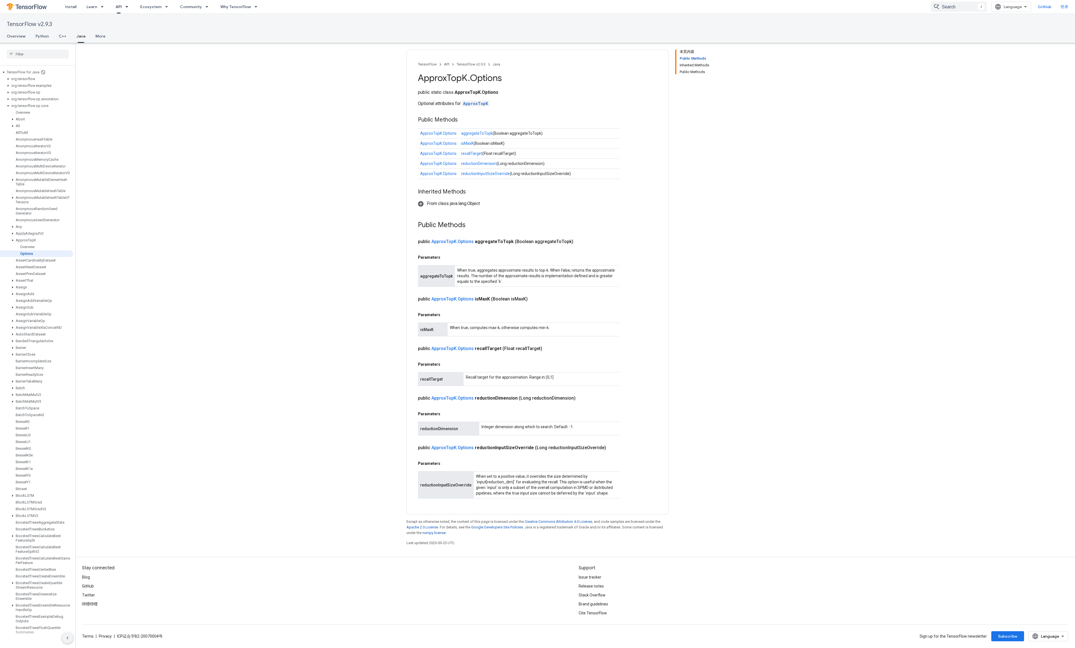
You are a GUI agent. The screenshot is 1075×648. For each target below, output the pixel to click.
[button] (36, 72)
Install (70, 6)
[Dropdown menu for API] (128, 6)
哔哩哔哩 (90, 604)
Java (80, 36)
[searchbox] (38, 54)
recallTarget (471, 153)
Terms (88, 636)
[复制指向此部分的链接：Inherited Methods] (471, 192)
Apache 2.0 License (422, 527)
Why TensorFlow (235, 6)
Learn (92, 6)
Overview (16, 36)
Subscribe (1007, 636)
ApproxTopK (475, 103)
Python (42, 36)
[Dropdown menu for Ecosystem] (168, 6)
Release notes (591, 586)
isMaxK (467, 143)
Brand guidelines (593, 604)
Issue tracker (590, 577)
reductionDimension (479, 163)
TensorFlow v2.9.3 (29, 24)
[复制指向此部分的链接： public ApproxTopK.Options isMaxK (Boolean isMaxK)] (534, 299)
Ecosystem (151, 6)
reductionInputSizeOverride (485, 173)
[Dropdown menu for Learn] (104, 6)
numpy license (434, 533)
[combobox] (959, 7)
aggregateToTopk (477, 133)
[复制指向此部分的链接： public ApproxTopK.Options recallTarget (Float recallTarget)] (549, 348)
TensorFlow (427, 64)
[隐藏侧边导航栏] (67, 638)
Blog (86, 577)
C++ (62, 36)
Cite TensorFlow (593, 613)
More (100, 36)
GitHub (1044, 6)
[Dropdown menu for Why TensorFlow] (257, 6)
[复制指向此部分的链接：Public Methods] (463, 120)
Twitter (88, 595)
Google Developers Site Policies (497, 527)
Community (191, 6)
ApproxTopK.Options (438, 133)
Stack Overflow (592, 595)
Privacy (105, 636)
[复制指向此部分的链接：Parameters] (446, 257)
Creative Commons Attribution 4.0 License (558, 521)
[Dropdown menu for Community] (208, 6)
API (119, 6)
